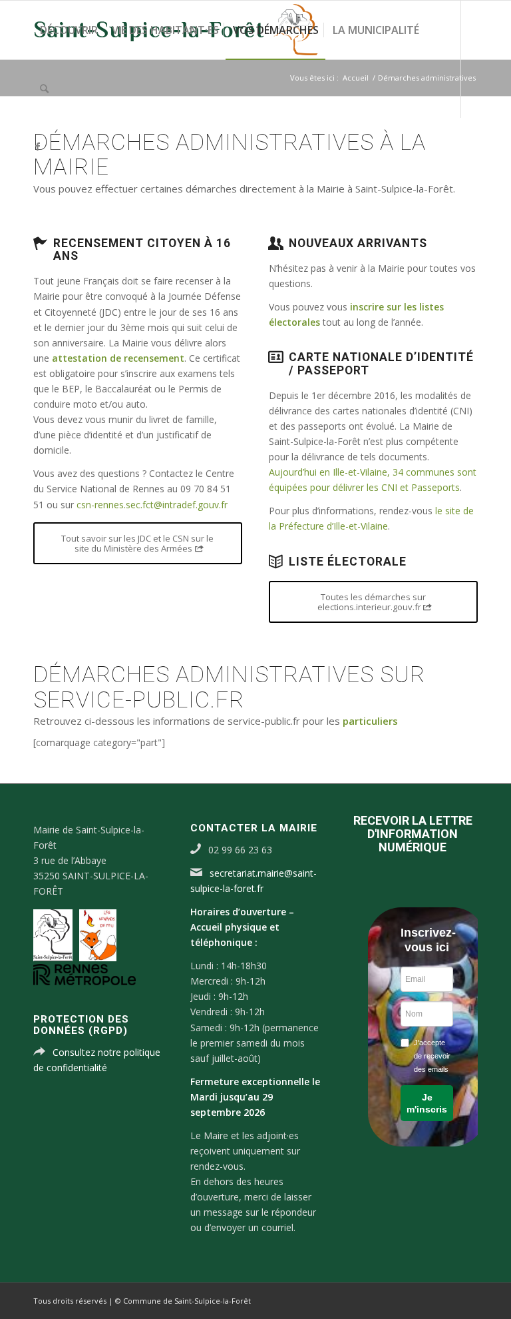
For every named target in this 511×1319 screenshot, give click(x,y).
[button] (426, 1103)
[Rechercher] (44, 88)
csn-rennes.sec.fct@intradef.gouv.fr (152, 504)
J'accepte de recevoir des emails (432, 1056)
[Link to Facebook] (37, 147)
